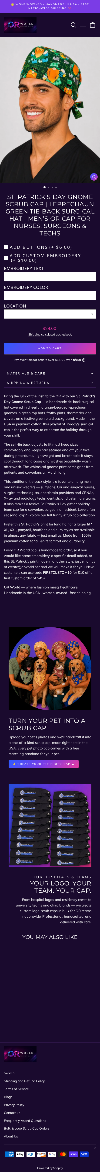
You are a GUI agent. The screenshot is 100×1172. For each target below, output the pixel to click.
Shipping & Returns (28, 383)
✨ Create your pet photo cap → (44, 764)
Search (9, 1073)
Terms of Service (16, 1089)
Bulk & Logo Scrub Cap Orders (27, 1128)
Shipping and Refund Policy (24, 1081)
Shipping (34, 334)
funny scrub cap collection (74, 515)
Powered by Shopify (50, 1168)
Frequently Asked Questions (25, 1121)
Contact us (12, 1113)
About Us (11, 1136)
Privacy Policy (14, 1105)
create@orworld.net (24, 567)
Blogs (8, 1097)
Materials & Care (26, 373)
